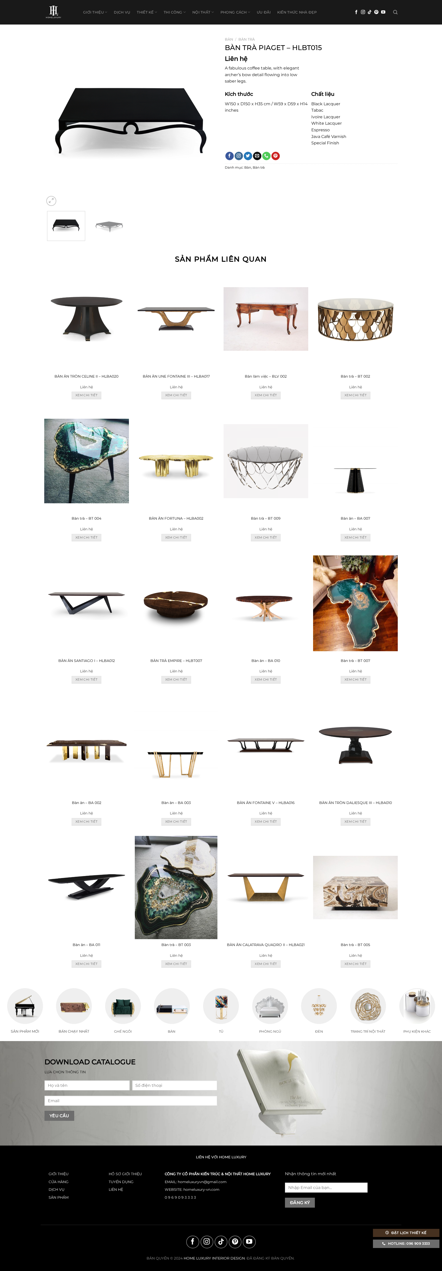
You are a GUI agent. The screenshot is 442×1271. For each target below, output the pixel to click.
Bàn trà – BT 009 (266, 518)
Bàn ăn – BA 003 (176, 802)
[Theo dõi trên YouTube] (383, 12)
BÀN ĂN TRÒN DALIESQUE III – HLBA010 (355, 802)
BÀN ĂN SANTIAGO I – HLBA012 (86, 660)
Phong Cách (233, 12)
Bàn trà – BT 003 (176, 944)
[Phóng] (51, 201)
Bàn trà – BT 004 (86, 518)
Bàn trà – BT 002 (355, 376)
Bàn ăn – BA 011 (86, 944)
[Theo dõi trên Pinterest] (376, 12)
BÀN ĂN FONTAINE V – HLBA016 (266, 802)
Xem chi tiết (86, 395)
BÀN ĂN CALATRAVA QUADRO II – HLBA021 (266, 944)
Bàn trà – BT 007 (355, 660)
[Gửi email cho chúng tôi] (257, 156)
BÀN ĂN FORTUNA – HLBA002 (176, 518)
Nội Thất (201, 12)
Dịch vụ (122, 12)
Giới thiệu (93, 12)
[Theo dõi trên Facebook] (356, 12)
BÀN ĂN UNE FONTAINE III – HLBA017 (176, 376)
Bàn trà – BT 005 (355, 944)
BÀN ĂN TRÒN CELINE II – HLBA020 (86, 376)
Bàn (229, 39)
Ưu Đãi (264, 12)
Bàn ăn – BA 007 (355, 518)
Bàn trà (246, 39)
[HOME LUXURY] (60, 12)
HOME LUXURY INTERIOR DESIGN (214, 1258)
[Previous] (54, 121)
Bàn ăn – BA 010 (265, 660)
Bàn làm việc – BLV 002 (266, 376)
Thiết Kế (145, 12)
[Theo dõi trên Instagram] (363, 12)
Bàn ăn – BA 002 (86, 802)
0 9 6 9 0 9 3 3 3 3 (180, 1197)
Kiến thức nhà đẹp (297, 12)
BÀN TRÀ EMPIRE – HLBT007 (176, 660)
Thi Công (173, 12)
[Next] (207, 121)
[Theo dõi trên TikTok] (370, 12)
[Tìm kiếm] (395, 12)
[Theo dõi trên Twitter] (248, 156)
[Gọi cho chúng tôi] (266, 156)
